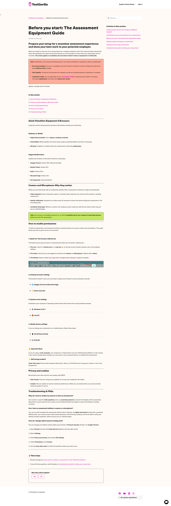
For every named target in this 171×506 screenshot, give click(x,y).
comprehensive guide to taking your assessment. (75, 464)
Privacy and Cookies (37, 109)
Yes (35, 476)
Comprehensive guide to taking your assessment (122, 48)
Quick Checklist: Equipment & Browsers (43, 99)
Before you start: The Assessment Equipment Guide (123, 38)
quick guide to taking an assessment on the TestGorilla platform (65, 460)
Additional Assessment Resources (57, 18)
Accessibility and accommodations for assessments (123, 35)
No (41, 476)
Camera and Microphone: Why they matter (44, 102)
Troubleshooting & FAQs (38, 112)
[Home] (38, 4)
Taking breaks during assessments (117, 45)
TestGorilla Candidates (36, 18)
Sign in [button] (140, 4)
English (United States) (126, 4)
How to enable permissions (39, 105)
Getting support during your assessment (119, 41)
